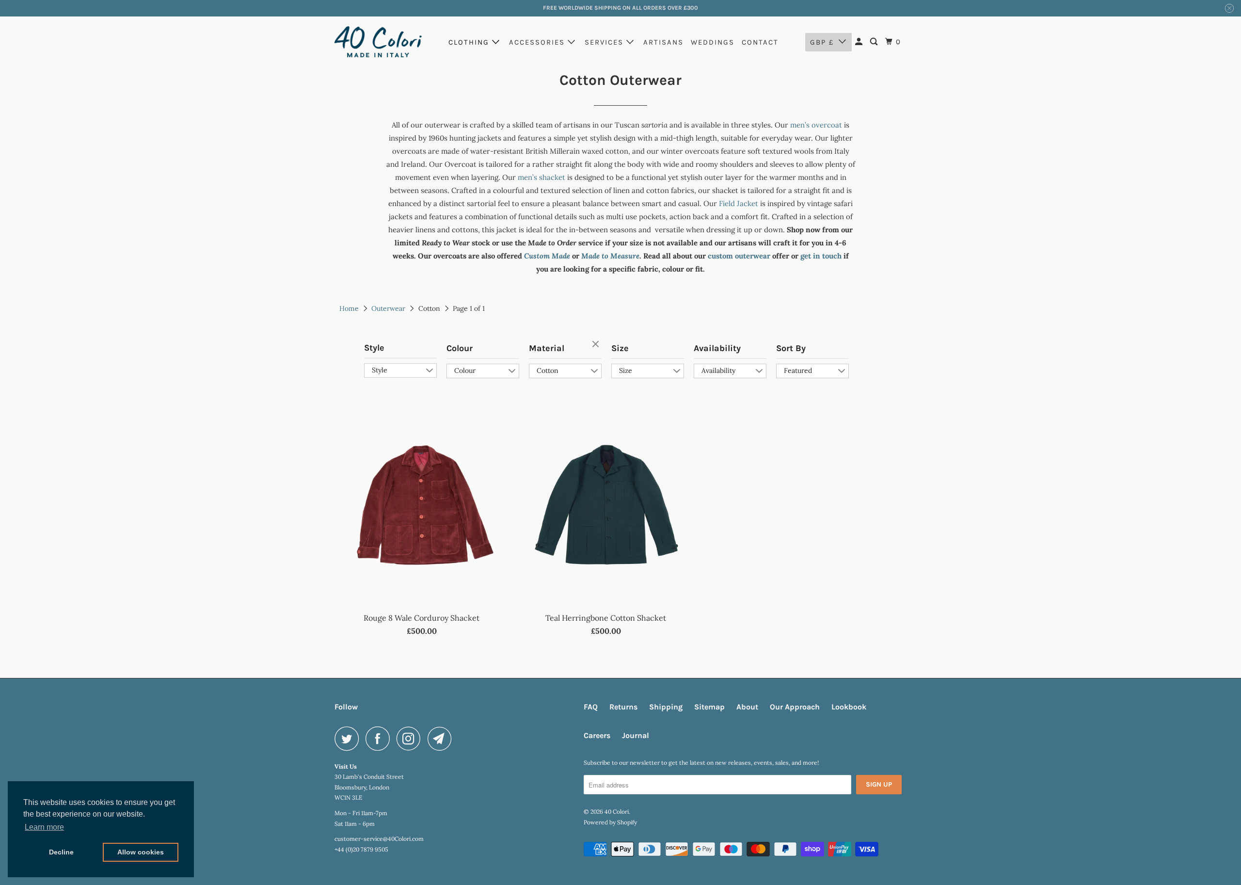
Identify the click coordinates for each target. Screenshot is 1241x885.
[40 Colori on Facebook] (380, 738)
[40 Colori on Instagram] (411, 738)
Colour (459, 348)
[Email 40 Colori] (442, 738)
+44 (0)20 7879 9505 (361, 849)
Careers (597, 735)
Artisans (663, 42)
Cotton (547, 370)
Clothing (470, 42)
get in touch (821, 255)
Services (605, 42)
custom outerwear (739, 255)
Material (546, 348)
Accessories (538, 42)
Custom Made (547, 255)
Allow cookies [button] (140, 852)
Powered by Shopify (610, 822)
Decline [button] (61, 852)
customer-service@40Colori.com (379, 838)
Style (374, 347)
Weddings (712, 42)
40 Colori (617, 811)
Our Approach (795, 706)
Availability (717, 348)
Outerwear (388, 308)
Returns (623, 706)
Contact (760, 42)
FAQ (591, 706)
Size (620, 348)
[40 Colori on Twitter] (349, 738)
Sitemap (709, 706)
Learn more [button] (44, 827)
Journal (635, 735)
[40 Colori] (378, 41)
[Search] (875, 42)
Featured (798, 370)
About (747, 706)
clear (597, 345)
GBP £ (822, 42)
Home (349, 308)
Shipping (666, 706)
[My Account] (860, 42)
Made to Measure (610, 255)
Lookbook (848, 706)
